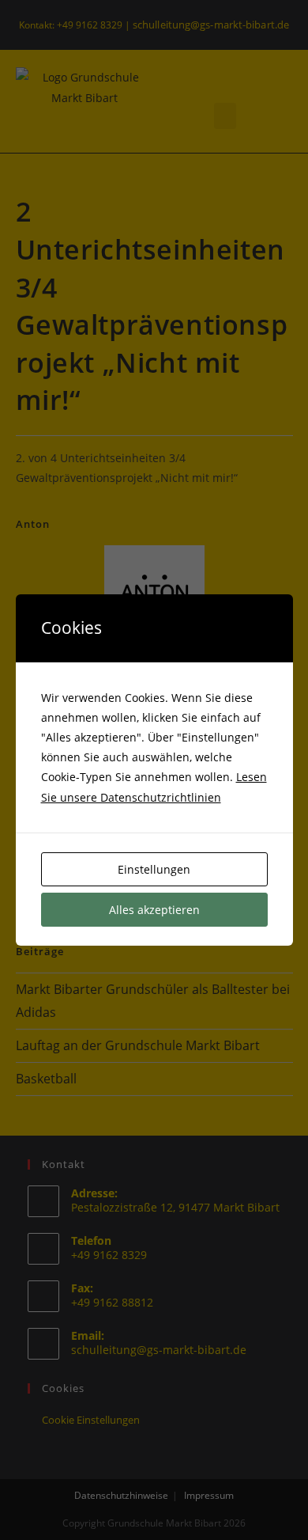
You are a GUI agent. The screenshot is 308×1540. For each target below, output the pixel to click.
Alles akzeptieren (154, 909)
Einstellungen (154, 869)
